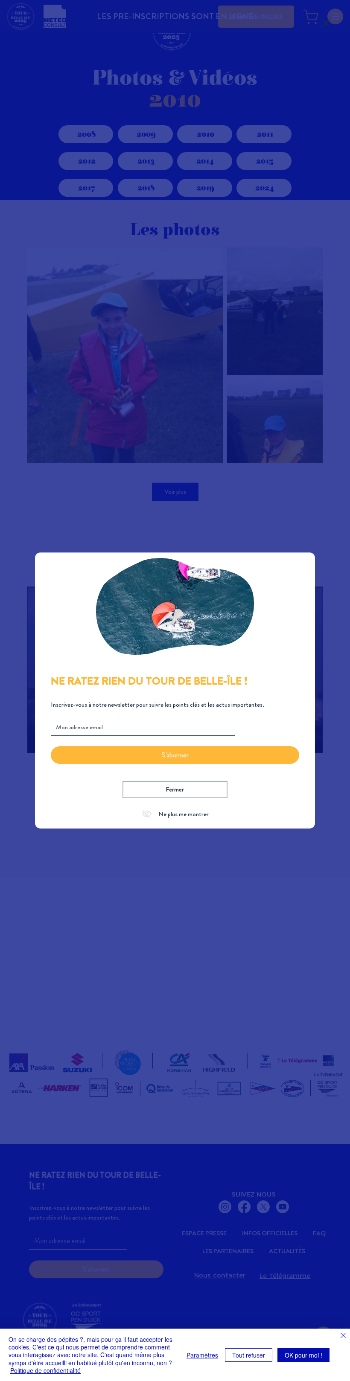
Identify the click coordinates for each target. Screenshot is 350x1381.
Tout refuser (248, 1355)
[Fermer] (343, 1336)
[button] (326, 23)
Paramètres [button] (202, 1355)
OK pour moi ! (303, 1355)
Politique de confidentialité (45, 1370)
